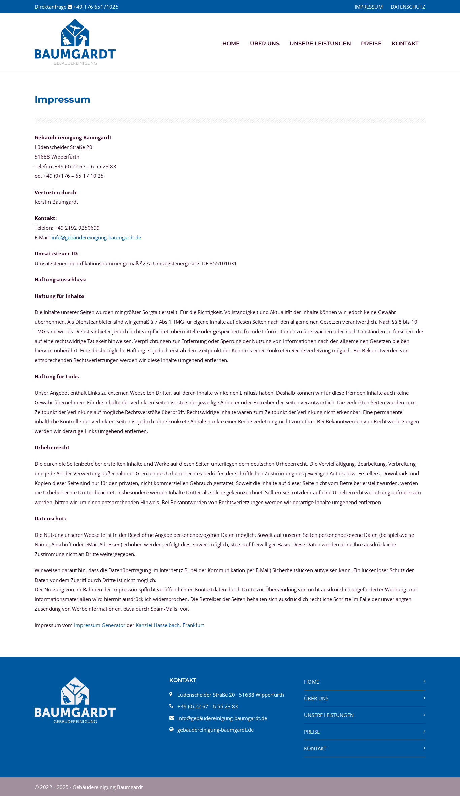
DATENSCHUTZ (408, 6)
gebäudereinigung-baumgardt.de (215, 729)
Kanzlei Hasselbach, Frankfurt (170, 625)
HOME (231, 43)
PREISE (371, 43)
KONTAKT (405, 43)
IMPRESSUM (369, 6)
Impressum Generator (99, 625)
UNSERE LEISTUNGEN (329, 715)
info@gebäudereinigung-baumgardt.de (96, 237)
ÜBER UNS (265, 43)
